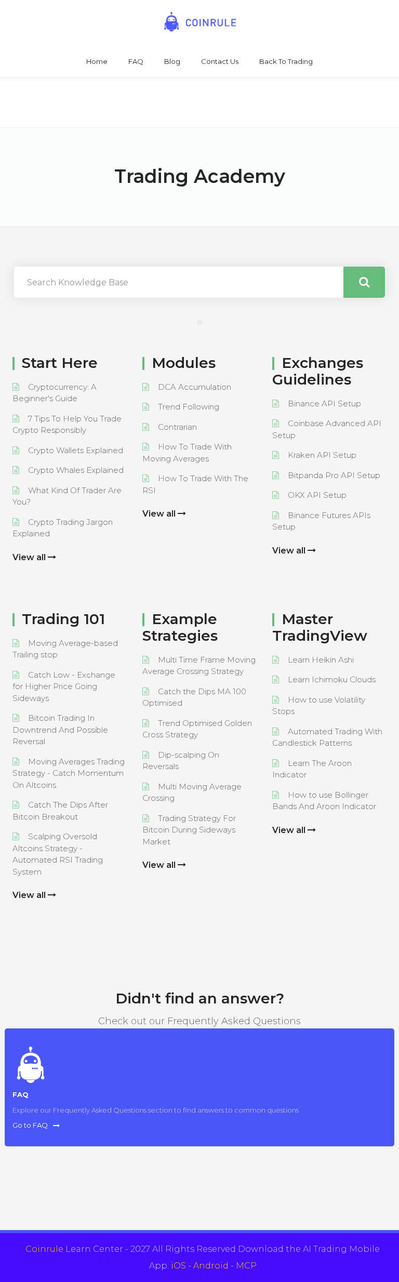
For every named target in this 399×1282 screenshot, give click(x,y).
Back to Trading (286, 61)
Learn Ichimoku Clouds (332, 679)
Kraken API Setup (322, 455)
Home (97, 61)
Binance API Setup (324, 403)
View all (30, 557)
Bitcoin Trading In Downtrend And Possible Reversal (60, 729)
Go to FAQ (30, 1125)
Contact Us (219, 61)
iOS (178, 1266)
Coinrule (44, 1249)
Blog (172, 61)
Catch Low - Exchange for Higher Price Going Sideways (63, 686)
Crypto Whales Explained (76, 470)
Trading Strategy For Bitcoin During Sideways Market (189, 830)
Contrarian (177, 427)
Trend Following (188, 407)
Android (211, 1266)
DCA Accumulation (194, 387)
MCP (246, 1266)
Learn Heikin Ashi (321, 660)
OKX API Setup (317, 495)
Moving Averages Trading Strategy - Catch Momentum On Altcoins (68, 773)
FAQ (135, 61)
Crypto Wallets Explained (75, 450)
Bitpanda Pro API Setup (334, 475)
